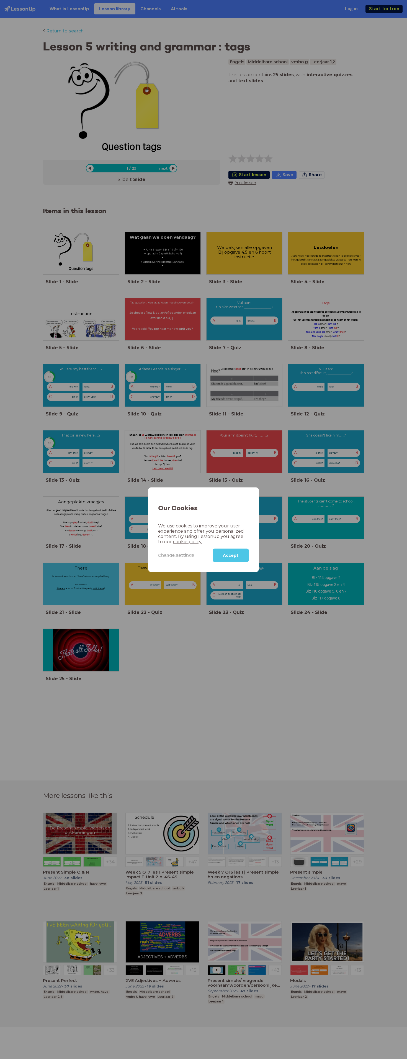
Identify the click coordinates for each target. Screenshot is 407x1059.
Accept (230, 555)
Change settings (176, 554)
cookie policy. (187, 541)
